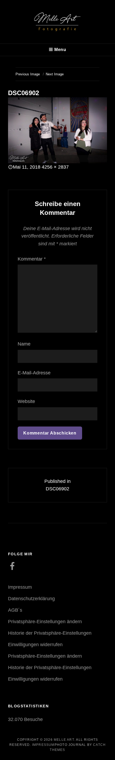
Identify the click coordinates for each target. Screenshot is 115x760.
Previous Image (28, 74)
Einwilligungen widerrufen (35, 644)
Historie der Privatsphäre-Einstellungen (49, 633)
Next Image (55, 74)
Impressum (20, 587)
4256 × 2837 (55, 167)
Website (26, 401)
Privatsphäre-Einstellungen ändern (45, 621)
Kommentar (32, 259)
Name (24, 344)
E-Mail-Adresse (34, 372)
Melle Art (64, 740)
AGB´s (15, 610)
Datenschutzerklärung (31, 598)
